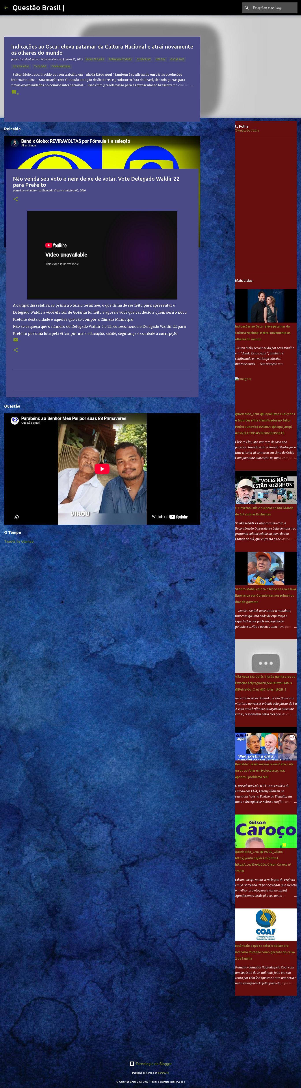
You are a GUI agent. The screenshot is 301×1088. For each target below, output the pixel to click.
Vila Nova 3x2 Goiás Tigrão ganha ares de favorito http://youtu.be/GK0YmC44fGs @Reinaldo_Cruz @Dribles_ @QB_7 (265, 683)
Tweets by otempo (19, 541)
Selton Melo (21, 66)
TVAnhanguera (61, 66)
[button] (15, 199)
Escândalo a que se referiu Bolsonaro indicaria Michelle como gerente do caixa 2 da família (265, 952)
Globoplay (144, 59)
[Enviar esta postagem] (15, 341)
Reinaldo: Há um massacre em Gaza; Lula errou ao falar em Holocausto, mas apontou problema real (264, 770)
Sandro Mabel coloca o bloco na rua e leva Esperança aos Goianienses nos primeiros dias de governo (265, 595)
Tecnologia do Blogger (153, 1064)
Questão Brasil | (38, 7)
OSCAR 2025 (177, 59)
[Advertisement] (221, 190)
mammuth (163, 1072)
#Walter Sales (94, 59)
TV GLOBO (40, 66)
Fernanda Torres (120, 59)
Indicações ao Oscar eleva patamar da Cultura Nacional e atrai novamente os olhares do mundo (262, 333)
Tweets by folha (247, 131)
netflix (160, 59)
